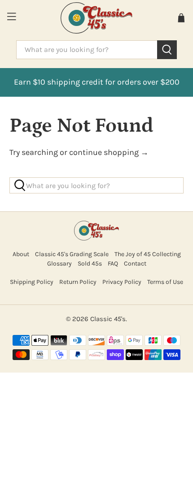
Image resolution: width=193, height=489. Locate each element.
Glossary (59, 263)
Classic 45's (108, 319)
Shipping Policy (31, 282)
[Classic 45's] (96, 18)
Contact (135, 263)
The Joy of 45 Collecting (147, 254)
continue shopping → (109, 152)
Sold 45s (90, 263)
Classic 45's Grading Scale (72, 254)
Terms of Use (165, 282)
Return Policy (77, 282)
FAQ (113, 263)
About (21, 254)
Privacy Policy (121, 282)
